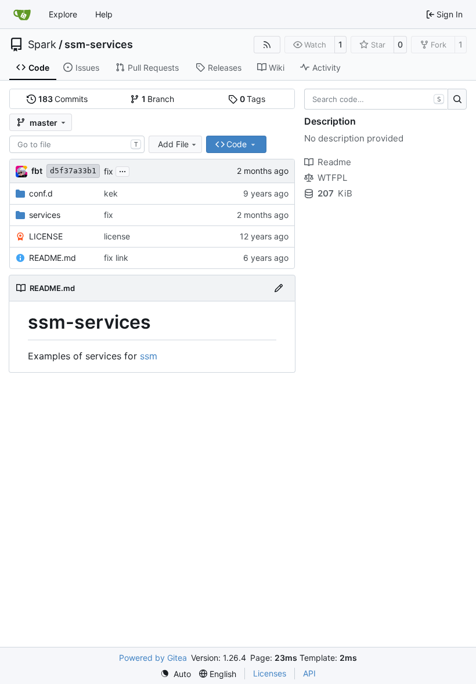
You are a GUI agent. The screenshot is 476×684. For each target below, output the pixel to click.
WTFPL (332, 177)
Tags (253, 99)
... (122, 170)
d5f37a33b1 (73, 170)
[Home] (22, 14)
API (309, 673)
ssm (148, 356)
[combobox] (77, 144)
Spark (42, 44)
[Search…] (457, 99)
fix (108, 171)
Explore (63, 14)
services (44, 215)
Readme (334, 162)
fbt (36, 171)
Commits (63, 99)
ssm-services (98, 44)
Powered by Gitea (153, 658)
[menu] (175, 674)
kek (111, 193)
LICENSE (46, 236)
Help (104, 14)
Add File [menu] (173, 144)
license (117, 236)
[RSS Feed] (267, 44)
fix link (116, 258)
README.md (52, 258)
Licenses (269, 673)
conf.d (41, 193)
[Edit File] (278, 288)
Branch (158, 99)
